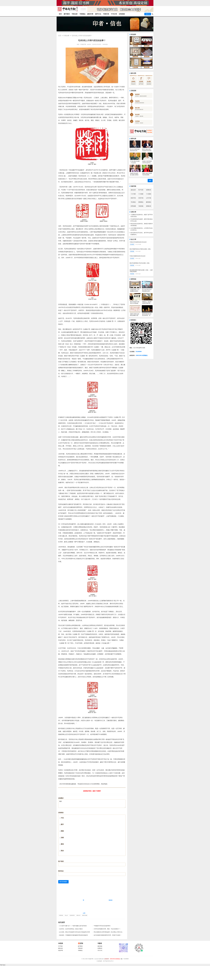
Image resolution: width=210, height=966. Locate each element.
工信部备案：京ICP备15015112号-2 (105, 961)
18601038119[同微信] (141, 355)
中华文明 (114, 14)
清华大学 (78, 915)
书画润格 (140, 206)
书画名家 (75, 14)
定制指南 (122, 14)
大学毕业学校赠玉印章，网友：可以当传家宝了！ (107, 929)
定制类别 (61, 831)
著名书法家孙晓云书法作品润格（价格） (140, 263)
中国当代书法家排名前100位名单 (138, 242)
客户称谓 (60, 861)
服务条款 (60, 948)
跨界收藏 (133, 206)
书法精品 (133, 202)
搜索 (150, 180)
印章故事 (66, 35)
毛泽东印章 (72, 915)
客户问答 (140, 190)
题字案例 (67, 14)
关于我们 (60, 946)
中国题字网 (83, 44)
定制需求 (60, 798)
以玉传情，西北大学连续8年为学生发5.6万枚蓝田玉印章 (74, 932)
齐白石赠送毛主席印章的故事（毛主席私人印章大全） (108, 932)
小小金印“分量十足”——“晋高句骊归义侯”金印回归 (73, 925)
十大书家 (133, 194)
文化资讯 (132, 244)
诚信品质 (133, 190)
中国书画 (61, 915)
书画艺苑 (106, 14)
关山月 (66, 915)
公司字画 (148, 198)
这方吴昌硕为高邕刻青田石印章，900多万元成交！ (107, 935)
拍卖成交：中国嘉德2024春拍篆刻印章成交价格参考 (73, 935)
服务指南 (100, 946)
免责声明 (60, 950)
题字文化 (98, 14)
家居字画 (133, 198)
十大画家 (140, 194)
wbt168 (89, 44)
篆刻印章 (90, 14)
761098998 (139, 351)
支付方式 (100, 950)
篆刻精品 (148, 202)
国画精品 (140, 202)
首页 (60, 14)
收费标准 (148, 190)
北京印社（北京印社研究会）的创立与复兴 (71, 929)
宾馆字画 (140, 198)
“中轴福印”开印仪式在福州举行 (102, 925)
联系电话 (60, 871)
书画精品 (82, 14)
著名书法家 (84, 915)
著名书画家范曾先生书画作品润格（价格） (140, 249)
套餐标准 (148, 206)
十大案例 (148, 194)
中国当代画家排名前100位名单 (137, 256)
